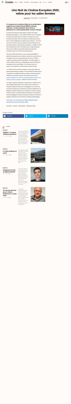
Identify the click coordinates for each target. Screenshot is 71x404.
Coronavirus (9, 105)
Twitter (31, 116)
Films (16, 2)
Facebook (9, 116)
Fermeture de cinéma (31, 105)
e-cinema (15, 105)
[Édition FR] (67, 2)
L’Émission (26, 2)
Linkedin (53, 116)
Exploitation (27, 18)
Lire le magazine (34, 2)
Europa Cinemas (22, 105)
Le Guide (21, 2)
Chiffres (50, 2)
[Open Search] (40, 2)
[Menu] (2, 2)
